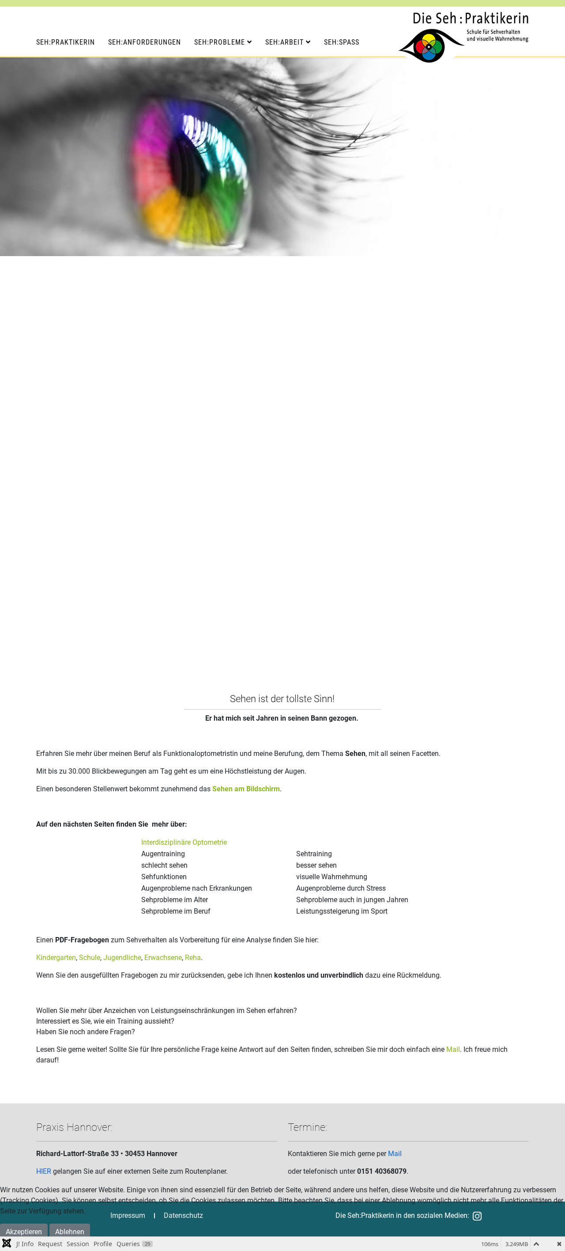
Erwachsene (163, 957)
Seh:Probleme (219, 42)
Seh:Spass (341, 42)
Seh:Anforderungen (144, 42)
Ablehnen (69, 1232)
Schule (89, 957)
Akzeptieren (24, 1232)
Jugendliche (122, 957)
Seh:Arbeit (284, 42)
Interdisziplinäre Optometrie (184, 842)
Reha (193, 957)
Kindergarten (56, 957)
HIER (43, 1171)
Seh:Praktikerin (65, 42)
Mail (453, 1049)
